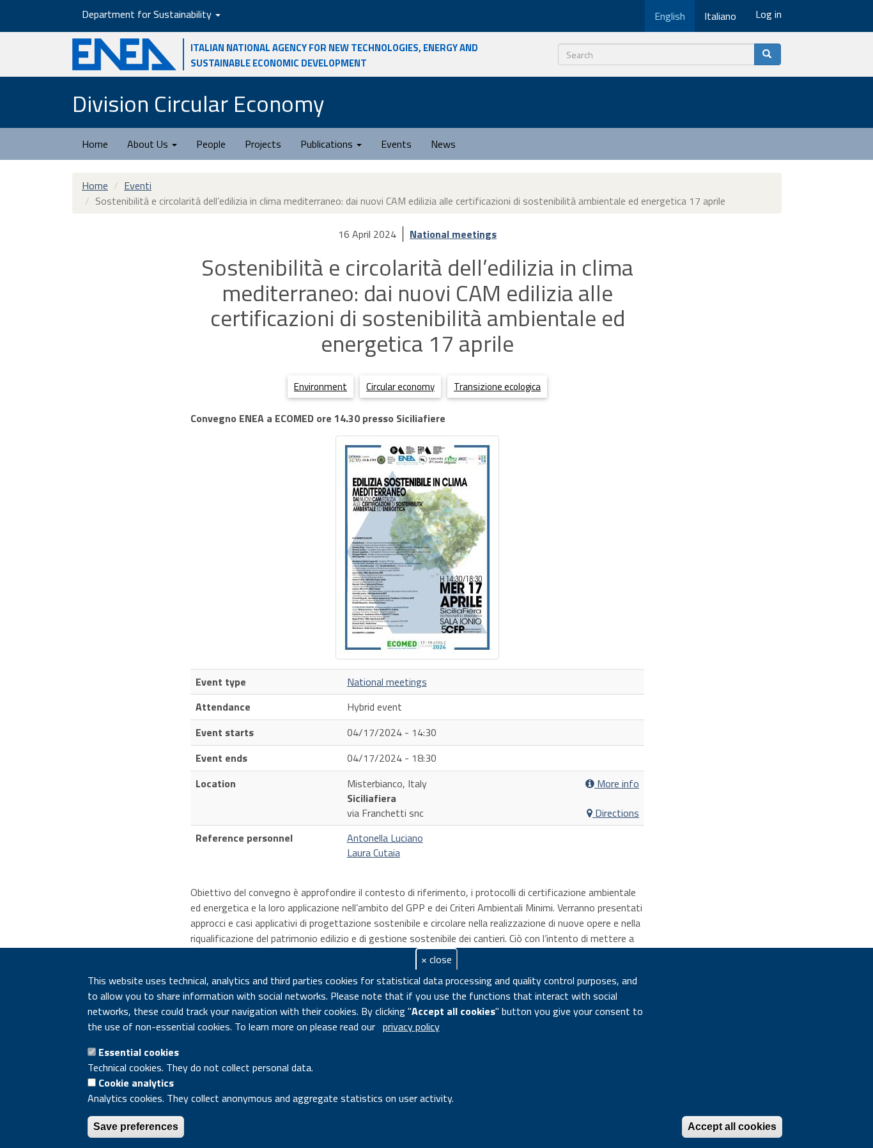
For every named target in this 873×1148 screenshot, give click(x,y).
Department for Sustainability (148, 14)
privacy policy (411, 1026)
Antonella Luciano (385, 837)
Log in (768, 14)
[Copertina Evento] (417, 547)
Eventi (137, 185)
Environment (320, 386)
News (443, 144)
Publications (327, 144)
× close (436, 959)
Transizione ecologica (497, 386)
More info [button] (616, 783)
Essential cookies (138, 1052)
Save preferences (135, 1126)
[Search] (767, 54)
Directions (615, 813)
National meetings (453, 234)
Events (396, 144)
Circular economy (400, 386)
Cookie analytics (136, 1082)
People (211, 144)
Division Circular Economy (198, 103)
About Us (149, 144)
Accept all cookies (732, 1126)
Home (95, 144)
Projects (263, 144)
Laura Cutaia (373, 852)
